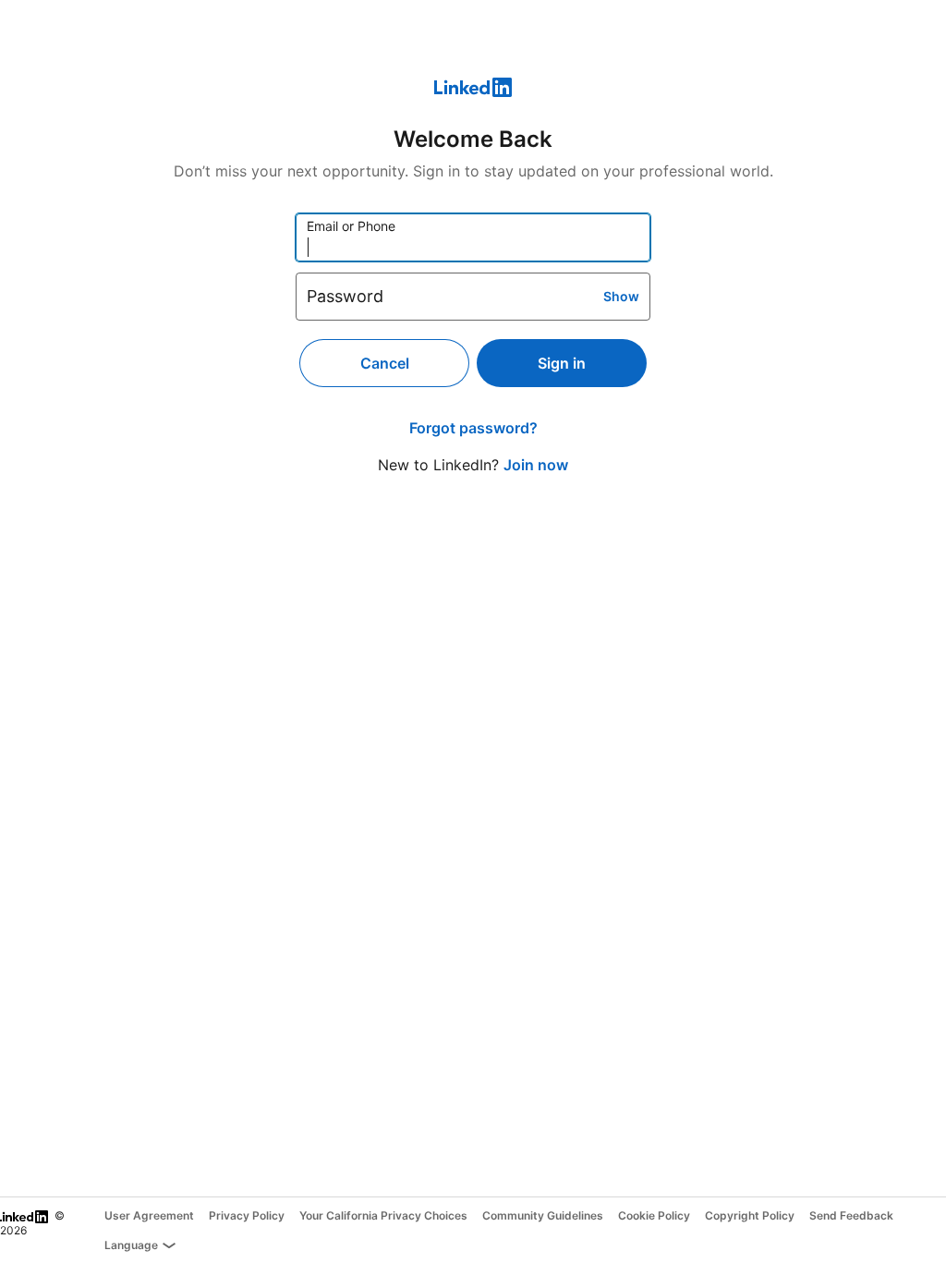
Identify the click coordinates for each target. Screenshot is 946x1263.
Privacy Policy (247, 1215)
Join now (535, 464)
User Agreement (149, 1215)
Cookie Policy (654, 1215)
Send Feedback (851, 1215)
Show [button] (621, 296)
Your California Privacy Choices (383, 1215)
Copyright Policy (749, 1215)
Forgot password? (473, 428)
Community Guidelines (542, 1215)
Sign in (562, 363)
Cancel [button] (384, 363)
